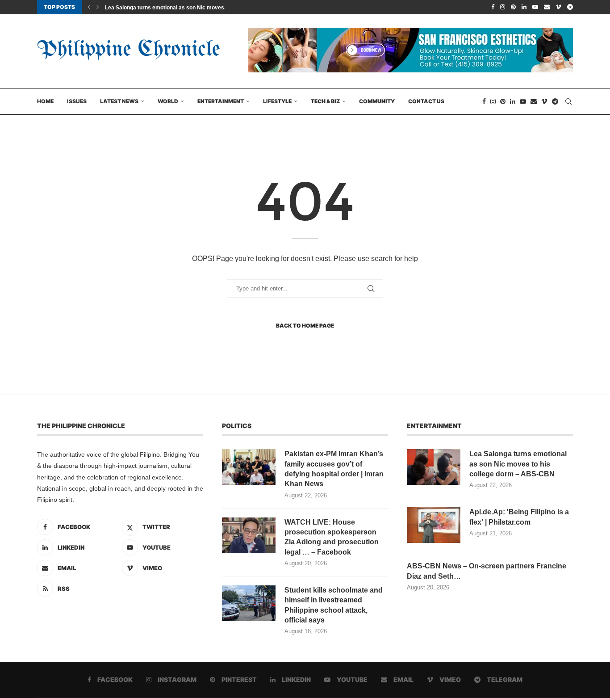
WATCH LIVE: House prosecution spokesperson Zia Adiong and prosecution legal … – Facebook (331, 537)
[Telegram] (570, 7)
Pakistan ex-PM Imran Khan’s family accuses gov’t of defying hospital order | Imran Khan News (334, 469)
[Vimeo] (558, 7)
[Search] (568, 101)
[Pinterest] (513, 7)
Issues (77, 101)
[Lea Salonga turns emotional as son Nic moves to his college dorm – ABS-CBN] (433, 467)
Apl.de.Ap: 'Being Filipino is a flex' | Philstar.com (519, 517)
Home (45, 101)
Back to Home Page (305, 325)
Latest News (119, 101)
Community (377, 101)
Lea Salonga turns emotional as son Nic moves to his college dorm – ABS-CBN (518, 464)
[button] (88, 7)
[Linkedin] (524, 7)
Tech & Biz (325, 101)
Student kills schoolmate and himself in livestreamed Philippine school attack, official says (333, 605)
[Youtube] (535, 7)
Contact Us (426, 101)
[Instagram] (502, 7)
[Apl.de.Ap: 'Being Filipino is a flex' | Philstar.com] (433, 525)
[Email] (547, 7)
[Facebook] (492, 7)
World (168, 101)
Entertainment (220, 101)
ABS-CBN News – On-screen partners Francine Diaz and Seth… (486, 571)
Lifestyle (277, 101)
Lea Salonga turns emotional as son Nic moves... (166, 7)
